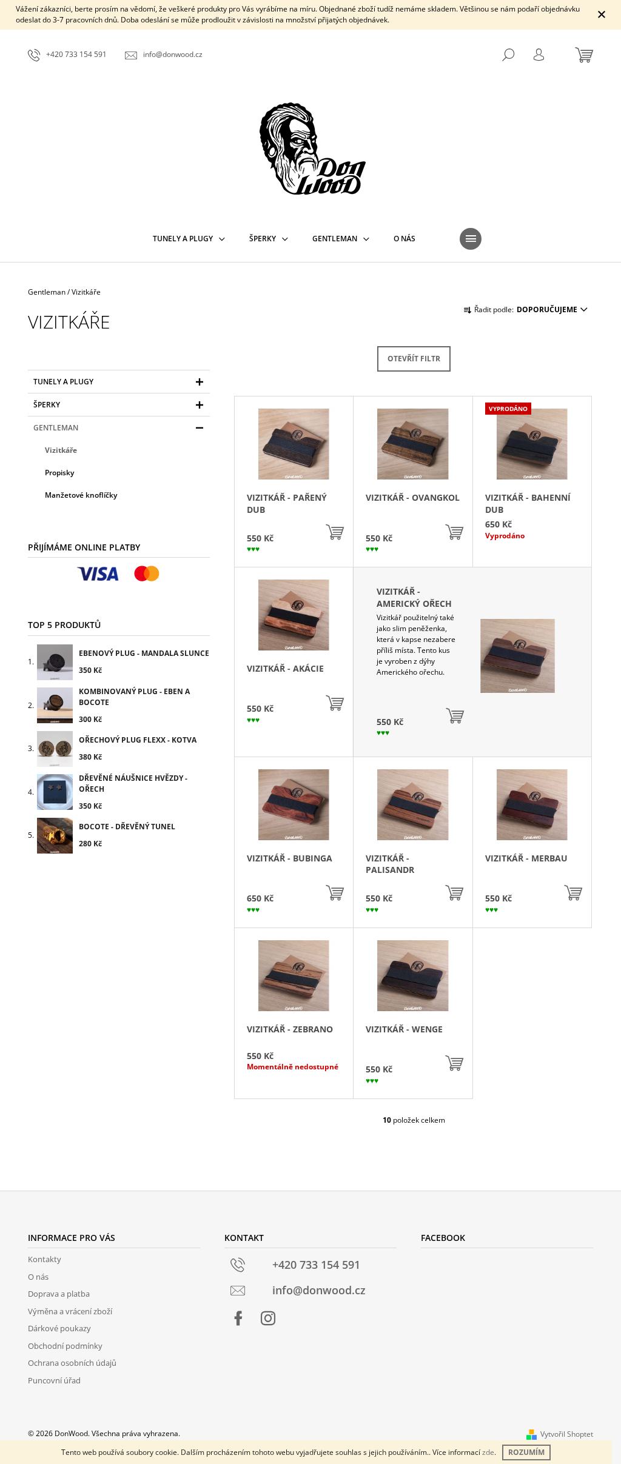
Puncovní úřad (54, 1380)
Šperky (46, 404)
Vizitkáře (61, 450)
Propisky (59, 472)
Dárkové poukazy (59, 1328)
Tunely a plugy (63, 381)
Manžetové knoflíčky (81, 495)
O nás (38, 1276)
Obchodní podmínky (65, 1345)
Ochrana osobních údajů (72, 1362)
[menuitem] (189, 239)
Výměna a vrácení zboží (70, 1311)
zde (488, 1452)
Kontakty (44, 1259)
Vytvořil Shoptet (566, 1434)
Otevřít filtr (414, 358)
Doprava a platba (59, 1293)
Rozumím (526, 1452)
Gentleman (55, 428)
